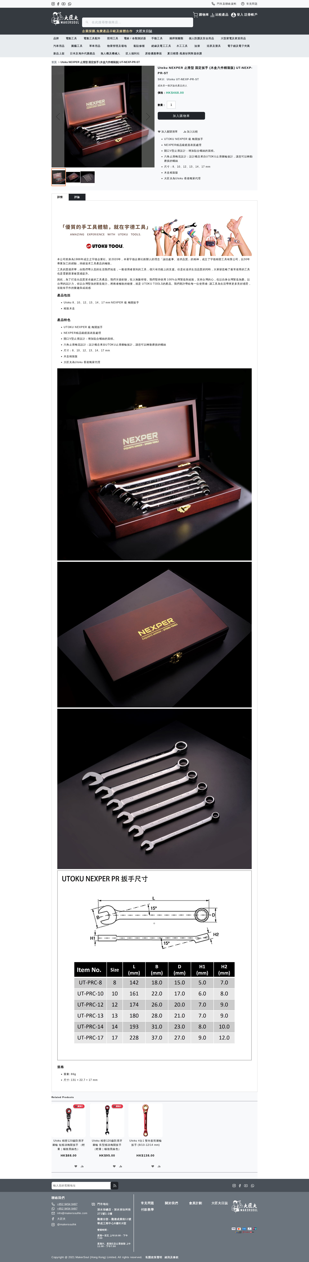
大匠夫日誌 (144, 31)
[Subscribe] (114, 1185)
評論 (77, 197)
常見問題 (252, 3)
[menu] (155, 46)
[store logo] (65, 18)
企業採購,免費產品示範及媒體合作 (107, 31)
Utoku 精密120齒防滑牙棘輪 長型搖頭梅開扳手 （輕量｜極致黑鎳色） (107, 1144)
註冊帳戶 (251, 14)
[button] (58, 116)
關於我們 (171, 1203)
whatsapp (69, 3)
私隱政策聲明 (153, 1257)
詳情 (60, 197)
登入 (240, 14)
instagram (53, 3)
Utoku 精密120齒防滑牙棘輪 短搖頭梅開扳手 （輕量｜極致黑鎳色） (68, 1144)
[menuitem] (57, 38)
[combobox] (137, 22)
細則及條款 (172, 1257)
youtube (63, 3)
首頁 (54, 62)
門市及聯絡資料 (227, 3)
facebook (58, 3)
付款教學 (147, 1209)
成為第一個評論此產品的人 (172, 85)
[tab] (60, 197)
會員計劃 (195, 1203)
